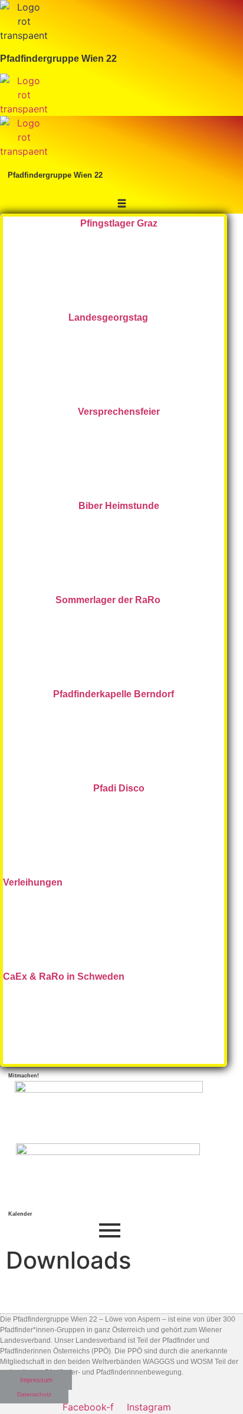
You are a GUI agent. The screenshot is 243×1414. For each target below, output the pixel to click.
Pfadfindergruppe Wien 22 (58, 59)
